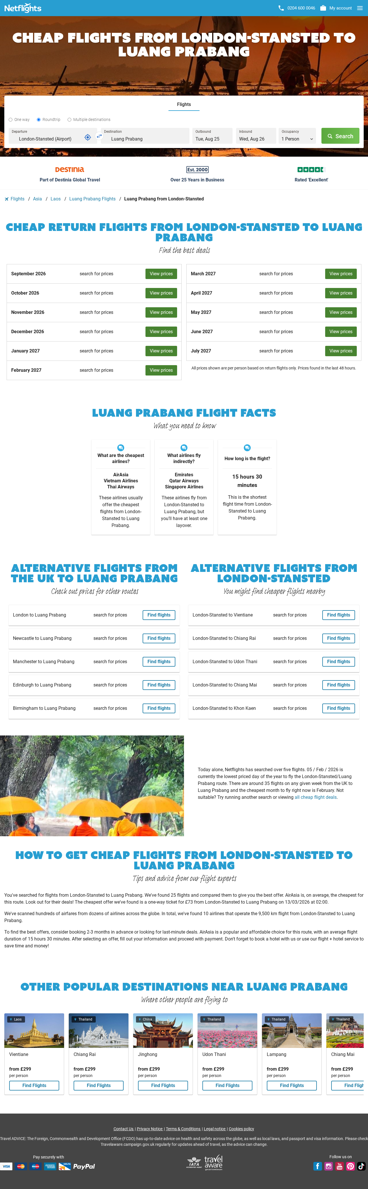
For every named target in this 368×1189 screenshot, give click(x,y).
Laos (56, 199)
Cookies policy (241, 1129)
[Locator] (87, 137)
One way (22, 119)
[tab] (184, 104)
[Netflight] (23, 8)
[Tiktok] (361, 1166)
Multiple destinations (91, 119)
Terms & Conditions (183, 1129)
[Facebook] (317, 1166)
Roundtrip (51, 119)
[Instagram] (328, 1166)
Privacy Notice (150, 1129)
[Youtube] (339, 1166)
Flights (17, 199)
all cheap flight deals (316, 797)
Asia (38, 199)
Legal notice (215, 1129)
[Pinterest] (350, 1166)
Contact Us (124, 1129)
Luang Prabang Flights (93, 199)
